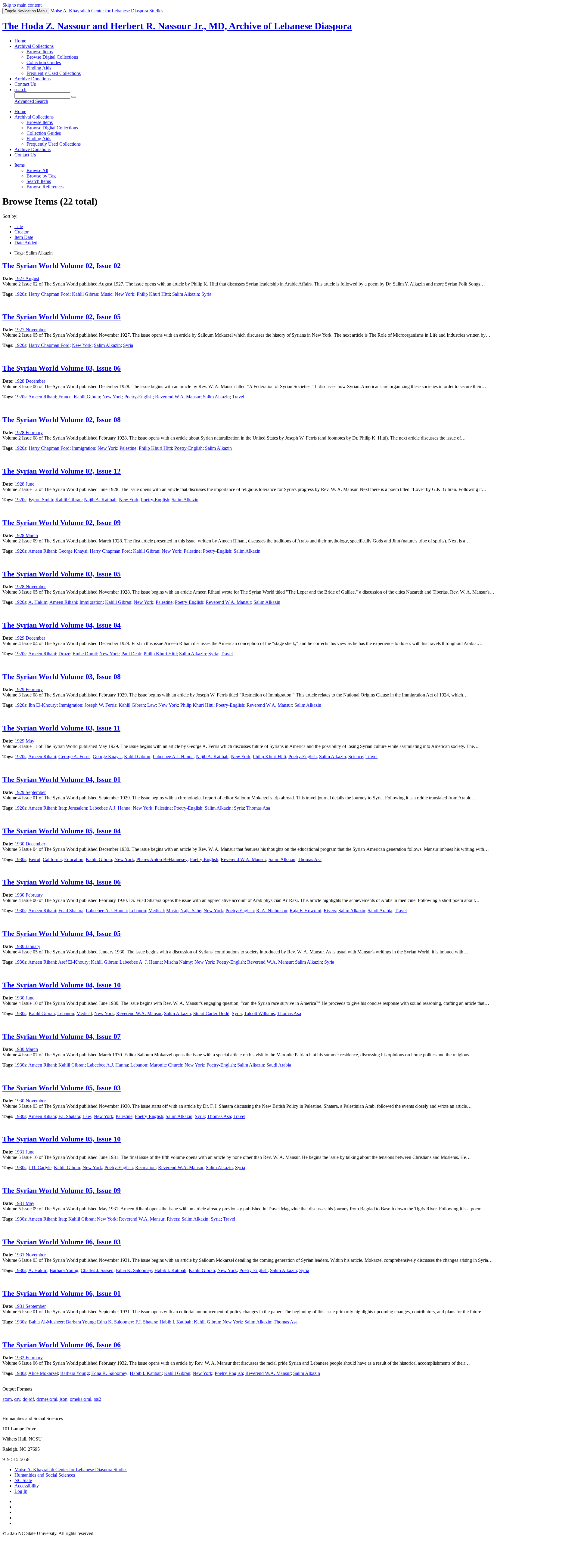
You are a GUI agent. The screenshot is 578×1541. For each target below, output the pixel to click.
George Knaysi (72, 551)
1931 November (30, 1254)
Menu (26, 11)
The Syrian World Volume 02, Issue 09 (61, 523)
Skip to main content (22, 5)
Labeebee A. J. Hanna (141, 962)
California (52, 859)
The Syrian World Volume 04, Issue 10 (61, 985)
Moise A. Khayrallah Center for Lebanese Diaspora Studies (70, 1469)
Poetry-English (138, 396)
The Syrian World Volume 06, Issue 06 (61, 1345)
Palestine (128, 448)
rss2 (97, 1399)
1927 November (30, 329)
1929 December (30, 638)
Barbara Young (64, 1270)
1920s (20, 294)
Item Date (23, 237)
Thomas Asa (258, 808)
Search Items (38, 181)
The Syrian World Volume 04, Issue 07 (61, 1036)
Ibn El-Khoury (43, 705)
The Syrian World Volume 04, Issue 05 (61, 933)
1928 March (26, 535)
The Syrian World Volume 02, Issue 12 (61, 471)
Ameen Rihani (42, 396)
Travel (238, 396)
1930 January (27, 946)
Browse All (37, 170)
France (64, 396)
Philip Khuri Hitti (153, 294)
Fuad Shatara (70, 910)
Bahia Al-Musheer (46, 1321)
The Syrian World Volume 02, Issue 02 (61, 266)
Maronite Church (166, 1064)
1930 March (26, 1049)
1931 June (24, 1151)
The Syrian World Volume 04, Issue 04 (61, 625)
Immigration (83, 448)
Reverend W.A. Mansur (177, 396)
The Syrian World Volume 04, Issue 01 (61, 779)
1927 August (27, 278)
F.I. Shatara (69, 1116)
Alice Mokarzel (43, 1373)
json (63, 1399)
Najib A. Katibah (100, 499)
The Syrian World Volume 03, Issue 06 (61, 368)
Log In (20, 1491)
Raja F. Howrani (305, 910)
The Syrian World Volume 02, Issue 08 (61, 420)
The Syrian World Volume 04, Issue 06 (61, 882)
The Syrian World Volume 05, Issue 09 (61, 1190)
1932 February (29, 1357)
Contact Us (25, 84)
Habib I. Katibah (170, 1270)
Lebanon (137, 910)
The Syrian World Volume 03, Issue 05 (61, 574)
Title (18, 226)
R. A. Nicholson (271, 910)
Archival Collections (34, 46)
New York (124, 294)
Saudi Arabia (380, 910)
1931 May (24, 1203)
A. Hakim (37, 602)
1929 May (24, 740)
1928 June (24, 483)
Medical (156, 910)
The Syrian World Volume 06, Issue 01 (61, 1293)
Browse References (45, 186)
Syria (206, 294)
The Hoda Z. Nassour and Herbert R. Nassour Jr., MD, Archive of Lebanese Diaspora (177, 25)
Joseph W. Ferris (100, 705)
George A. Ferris (74, 756)
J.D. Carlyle (40, 1167)
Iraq (62, 808)
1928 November (30, 586)
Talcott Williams (259, 1013)
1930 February (29, 894)
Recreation (145, 1167)
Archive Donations (32, 78)
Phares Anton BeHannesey (162, 859)
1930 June (24, 997)
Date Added (25, 242)
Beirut (34, 859)
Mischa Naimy (178, 962)
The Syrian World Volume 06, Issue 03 (61, 1242)
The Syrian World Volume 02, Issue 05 (61, 317)
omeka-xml (80, 1399)
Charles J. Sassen (97, 1270)
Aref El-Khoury (73, 962)
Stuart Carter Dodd (211, 1013)
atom (7, 1399)
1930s (20, 859)
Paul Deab (131, 653)
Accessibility (26, 1485)
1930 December (30, 843)
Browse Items (39, 51)
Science (355, 756)
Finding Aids (38, 67)
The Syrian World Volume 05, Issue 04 (61, 831)
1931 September (30, 1306)
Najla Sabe (190, 910)
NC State (23, 1480)
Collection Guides (43, 62)
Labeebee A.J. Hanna (173, 756)
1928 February (29, 432)
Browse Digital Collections (52, 57)
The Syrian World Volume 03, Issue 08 (61, 677)
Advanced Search (31, 101)
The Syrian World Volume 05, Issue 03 (61, 1088)
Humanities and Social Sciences (44, 1475)
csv (17, 1399)
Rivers (330, 910)
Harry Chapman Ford (49, 294)
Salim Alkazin (185, 294)
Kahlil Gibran (85, 294)
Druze (64, 653)
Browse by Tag (41, 175)
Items (19, 165)
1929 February (29, 689)
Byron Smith (41, 499)
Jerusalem (77, 808)
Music (106, 294)
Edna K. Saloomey (134, 1270)
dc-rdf (28, 1399)
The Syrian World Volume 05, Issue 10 (61, 1139)
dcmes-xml (46, 1399)
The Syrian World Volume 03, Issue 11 (61, 728)
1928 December (30, 381)
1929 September (30, 792)
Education (73, 859)
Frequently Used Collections (53, 73)
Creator (21, 231)
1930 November (30, 1100)
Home (20, 40)
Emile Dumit (85, 653)
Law (151, 705)
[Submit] (73, 97)
